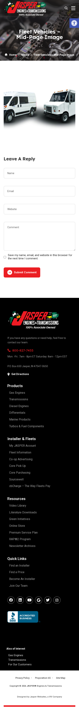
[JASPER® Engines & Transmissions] (25, 8)
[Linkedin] (20, 600)
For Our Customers (20, 664)
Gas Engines (15, 655)
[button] (74, 23)
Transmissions (17, 659)
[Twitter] (47, 600)
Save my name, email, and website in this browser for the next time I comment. (40, 256)
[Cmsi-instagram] (57, 600)
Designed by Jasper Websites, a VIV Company (39, 697)
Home (13, 54)
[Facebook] (11, 600)
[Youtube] (29, 600)
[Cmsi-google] (38, 600)
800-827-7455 (22, 350)
